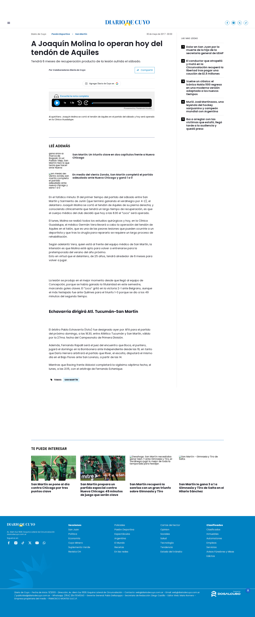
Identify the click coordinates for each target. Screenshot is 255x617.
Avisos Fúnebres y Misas (220, 551)
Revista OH (74, 551)
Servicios (211, 547)
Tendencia (166, 547)
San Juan (73, 529)
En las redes (121, 551)
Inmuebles (212, 534)
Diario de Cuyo (38, 34)
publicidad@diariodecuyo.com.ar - (34, 595)
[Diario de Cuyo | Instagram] (233, 23)
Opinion (164, 529)
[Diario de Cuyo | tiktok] (246, 23)
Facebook (8, 543)
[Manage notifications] (248, 590)
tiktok (23, 543)
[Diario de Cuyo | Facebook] (227, 23)
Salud (163, 538)
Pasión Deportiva (61, 34)
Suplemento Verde (79, 547)
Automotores (214, 538)
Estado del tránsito (171, 551)
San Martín (71, 379)
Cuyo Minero (75, 542)
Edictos (210, 556)
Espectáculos (122, 534)
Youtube (37, 543)
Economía (74, 538)
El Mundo (119, 542)
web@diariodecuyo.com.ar (149, 592)
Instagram (16, 543)
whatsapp (44, 543)
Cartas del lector (170, 525)
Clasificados (213, 529)
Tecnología (167, 542)
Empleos (211, 542)
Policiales (119, 525)
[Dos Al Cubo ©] (226, 596)
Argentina (120, 538)
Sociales (165, 534)
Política (72, 534)
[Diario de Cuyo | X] (240, 23)
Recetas (119, 547)
